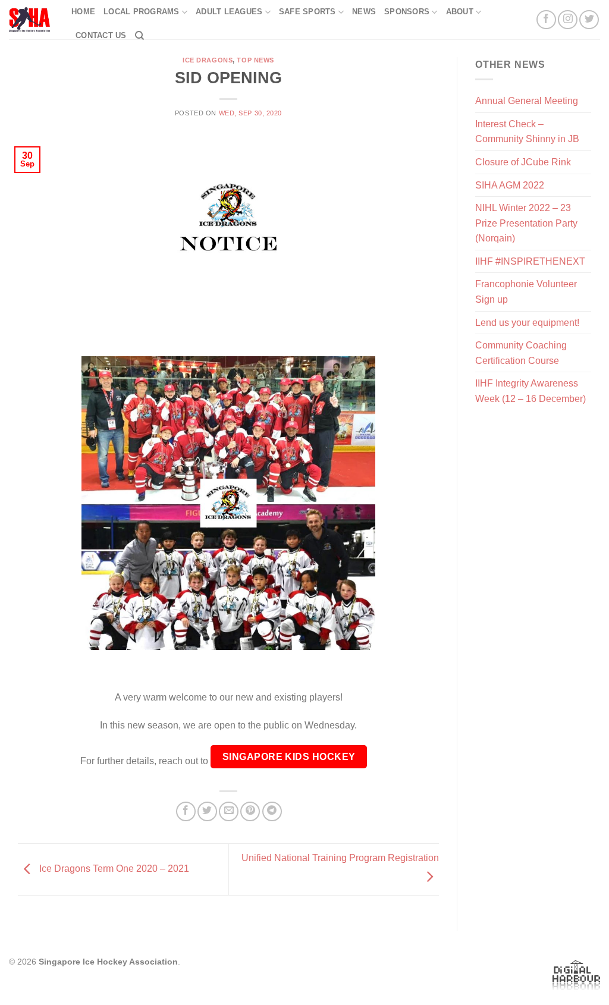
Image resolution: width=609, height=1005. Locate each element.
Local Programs (141, 11)
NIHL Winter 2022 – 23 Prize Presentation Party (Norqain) (526, 223)
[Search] (139, 35)
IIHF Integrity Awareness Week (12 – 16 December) (530, 391)
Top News (255, 60)
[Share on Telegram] (272, 811)
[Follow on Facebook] (546, 20)
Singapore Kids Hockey (289, 757)
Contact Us (101, 35)
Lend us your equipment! (527, 323)
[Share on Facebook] (186, 811)
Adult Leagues (229, 11)
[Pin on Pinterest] (250, 811)
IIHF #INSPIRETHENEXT (530, 261)
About (459, 11)
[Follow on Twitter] (589, 20)
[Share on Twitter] (207, 811)
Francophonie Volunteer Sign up (526, 291)
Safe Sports (307, 11)
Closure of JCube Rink (523, 162)
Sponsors (406, 11)
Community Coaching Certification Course (521, 353)
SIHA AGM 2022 (509, 185)
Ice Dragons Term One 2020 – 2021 (113, 868)
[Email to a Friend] (228, 811)
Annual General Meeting (526, 101)
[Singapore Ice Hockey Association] (31, 19)
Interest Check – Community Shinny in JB (527, 132)
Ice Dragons (208, 60)
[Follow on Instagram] (567, 20)
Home (83, 11)
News (364, 11)
